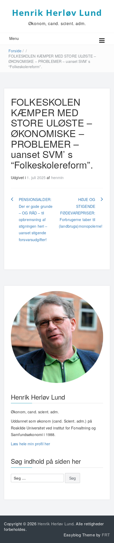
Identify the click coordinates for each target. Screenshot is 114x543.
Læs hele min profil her (30, 443)
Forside (14, 50)
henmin (57, 177)
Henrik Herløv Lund (57, 12)
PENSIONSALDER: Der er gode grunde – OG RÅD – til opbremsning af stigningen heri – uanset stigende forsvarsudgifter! (36, 219)
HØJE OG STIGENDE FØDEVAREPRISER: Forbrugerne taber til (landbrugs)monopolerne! (80, 213)
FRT (106, 534)
